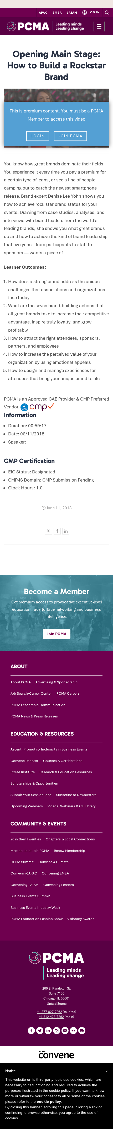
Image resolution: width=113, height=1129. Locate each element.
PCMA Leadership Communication (38, 705)
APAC (43, 12)
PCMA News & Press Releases (34, 716)
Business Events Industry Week (35, 907)
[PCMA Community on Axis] (81, 1030)
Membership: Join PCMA (30, 851)
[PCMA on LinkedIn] (48, 1030)
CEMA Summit (22, 862)
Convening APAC (24, 873)
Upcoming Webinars (27, 806)
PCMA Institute (23, 772)
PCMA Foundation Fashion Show (37, 919)
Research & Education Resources (65, 772)
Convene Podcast (24, 761)
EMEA (57, 12)
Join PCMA (70, 136)
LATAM (72, 12)
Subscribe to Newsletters (76, 795)
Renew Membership (69, 851)
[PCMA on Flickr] (73, 1030)
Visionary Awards (80, 919)
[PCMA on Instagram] (56, 1030)
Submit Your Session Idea (31, 795)
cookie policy (49, 1101)
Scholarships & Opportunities (34, 783)
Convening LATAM (25, 885)
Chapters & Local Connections (70, 839)
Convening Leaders (58, 885)
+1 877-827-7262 (49, 1012)
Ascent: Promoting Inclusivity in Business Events (49, 749)
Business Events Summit (30, 896)
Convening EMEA (55, 873)
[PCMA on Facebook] (31, 1030)
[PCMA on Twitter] (39, 1030)
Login (38, 136)
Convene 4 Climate (53, 862)
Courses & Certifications (63, 761)
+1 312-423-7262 (51, 1017)
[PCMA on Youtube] (65, 1030)
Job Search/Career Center (31, 693)
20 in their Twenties (26, 839)
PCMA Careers (68, 693)
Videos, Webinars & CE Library (71, 806)
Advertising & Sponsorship (56, 682)
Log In (94, 12)
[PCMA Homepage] (54, 26)
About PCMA (21, 682)
